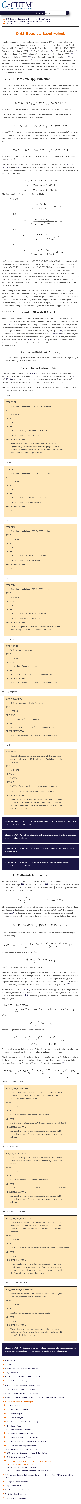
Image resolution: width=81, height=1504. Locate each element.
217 (77, 47)
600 (72, 53)
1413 (63, 1062)
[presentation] (10, 94)
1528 (29, 56)
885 (61, 69)
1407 (31, 50)
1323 (50, 50)
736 (54, 333)
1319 (75, 50)
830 (58, 69)
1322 (69, 56)
